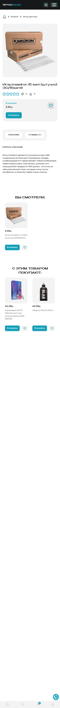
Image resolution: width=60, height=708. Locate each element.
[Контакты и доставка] (46, 5)
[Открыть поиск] (22, 704)
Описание (13, 135)
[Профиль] (52, 704)
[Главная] (14, 5)
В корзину (13, 115)
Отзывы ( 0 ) (34, 135)
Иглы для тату (30, 16)
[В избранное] (51, 105)
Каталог (15, 16)
